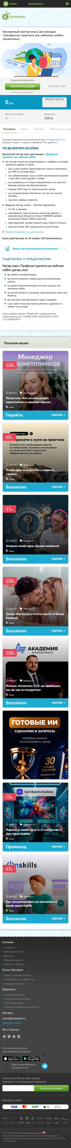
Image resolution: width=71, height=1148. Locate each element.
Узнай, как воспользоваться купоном (35, 248)
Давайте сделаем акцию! (17, 975)
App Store (11, 1058)
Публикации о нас (14, 951)
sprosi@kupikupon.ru (14, 1018)
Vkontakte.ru (9, 1036)
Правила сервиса (13, 960)
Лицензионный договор (17, 998)
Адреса (24, 129)
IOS (47, 139)
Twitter (14, 1036)
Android (58, 139)
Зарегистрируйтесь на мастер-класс (25, 231)
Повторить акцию (22, 86)
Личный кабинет (67, 4)
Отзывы (39, 129)
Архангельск (35, 3)
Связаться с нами (11, 1022)
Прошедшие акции (14, 983)
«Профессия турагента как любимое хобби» (30, 156)
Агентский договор (14, 994)
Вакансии (9, 955)
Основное (9, 129)
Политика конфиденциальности (21, 1007)
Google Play (31, 1058)
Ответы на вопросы (14, 964)
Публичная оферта (14, 1002)
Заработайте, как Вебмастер (19, 979)
